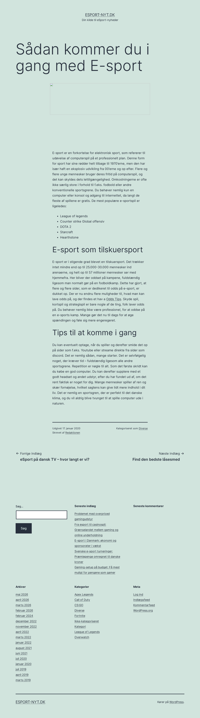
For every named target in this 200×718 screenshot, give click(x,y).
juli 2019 (21, 669)
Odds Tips (113, 299)
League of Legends (87, 631)
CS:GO (79, 605)
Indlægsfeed (141, 599)
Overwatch (82, 637)
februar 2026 (24, 610)
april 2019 (22, 674)
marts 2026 (23, 605)
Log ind (138, 594)
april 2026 (22, 599)
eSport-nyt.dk (100, 15)
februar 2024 (24, 615)
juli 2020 (21, 658)
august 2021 (24, 648)
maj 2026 (22, 594)
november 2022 (26, 626)
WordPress (176, 702)
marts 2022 (23, 637)
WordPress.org (143, 610)
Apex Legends (84, 594)
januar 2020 (23, 664)
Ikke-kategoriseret (87, 621)
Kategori (80, 626)
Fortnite (80, 615)
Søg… (19, 506)
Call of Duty (82, 599)
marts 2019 (23, 680)
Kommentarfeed (144, 605)
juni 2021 (21, 653)
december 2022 (26, 621)
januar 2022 (23, 642)
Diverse (143, 428)
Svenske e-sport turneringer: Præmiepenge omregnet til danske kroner (97, 557)
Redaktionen (72, 432)
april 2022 (22, 631)
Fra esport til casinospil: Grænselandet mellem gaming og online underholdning (96, 530)
